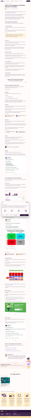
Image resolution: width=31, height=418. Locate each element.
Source (15, 281)
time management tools (12, 15)
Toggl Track (14, 187)
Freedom (12, 301)
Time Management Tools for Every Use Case (11, 349)
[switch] (12, 211)
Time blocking (6, 259)
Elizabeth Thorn (10, 354)
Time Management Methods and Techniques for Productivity (13, 350)
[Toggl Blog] (3, 1)
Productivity (6, 3)
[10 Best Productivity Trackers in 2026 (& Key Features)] (5, 380)
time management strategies (16, 179)
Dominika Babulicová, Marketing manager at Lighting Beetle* (16, 81)
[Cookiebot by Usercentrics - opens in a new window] (26, 202)
